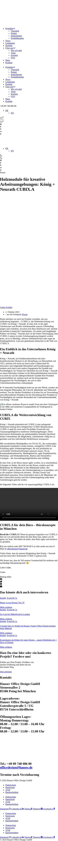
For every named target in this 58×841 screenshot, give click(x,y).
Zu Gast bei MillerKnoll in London (15, 614)
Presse (25, 314)
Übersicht (15, 31)
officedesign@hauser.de (17, 549)
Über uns (9, 48)
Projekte (8, 45)
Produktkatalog (17, 38)
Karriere (14, 55)
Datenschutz (10, 785)
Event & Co (12, 598)
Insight (3, 598)
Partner (14, 33)
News (7, 41)
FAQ (13, 58)
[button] (8, 106)
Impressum (10, 787)
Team (13, 53)
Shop (7, 60)
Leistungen (10, 43)
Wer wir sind (16, 50)
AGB (7, 790)
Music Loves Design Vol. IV (12, 603)
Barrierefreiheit (11, 792)
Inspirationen (16, 36)
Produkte (9, 28)
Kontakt (8, 62)
